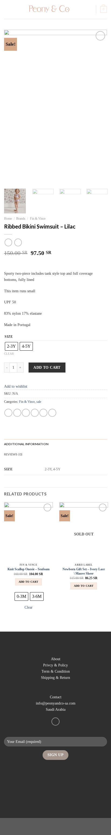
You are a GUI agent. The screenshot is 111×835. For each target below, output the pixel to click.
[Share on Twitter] (26, 413)
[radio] (11, 346)
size (9, 336)
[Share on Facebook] (17, 413)
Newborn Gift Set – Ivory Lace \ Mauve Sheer (84, 571)
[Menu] (7, 9)
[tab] (55, 444)
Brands (20, 218)
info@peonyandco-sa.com (55, 703)
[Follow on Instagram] (55, 721)
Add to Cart (28, 581)
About (55, 659)
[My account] (89, 9)
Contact (55, 697)
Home (8, 218)
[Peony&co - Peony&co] (48, 9)
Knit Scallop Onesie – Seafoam (29, 569)
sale (38, 401)
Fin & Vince (38, 218)
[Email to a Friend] (35, 413)
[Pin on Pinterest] (43, 413)
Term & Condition (55, 671)
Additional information (26, 444)
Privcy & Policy (55, 665)
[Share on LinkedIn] (52, 413)
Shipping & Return (55, 677)
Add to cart (47, 367)
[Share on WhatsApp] (8, 413)
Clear (9, 353)
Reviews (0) (13, 454)
